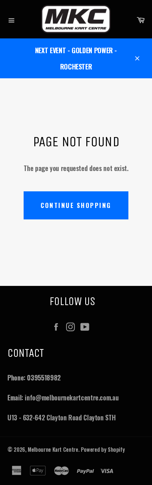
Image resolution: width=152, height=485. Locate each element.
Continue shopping (76, 205)
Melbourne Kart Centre (53, 449)
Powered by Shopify (103, 449)
